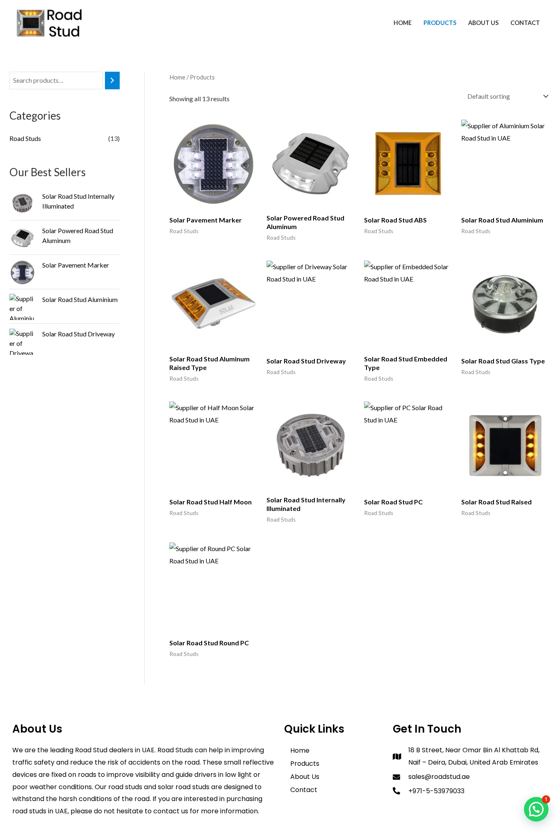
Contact (525, 22)
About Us (483, 22)
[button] (536, 809)
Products (439, 22)
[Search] (112, 80)
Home (403, 22)
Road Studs (25, 138)
